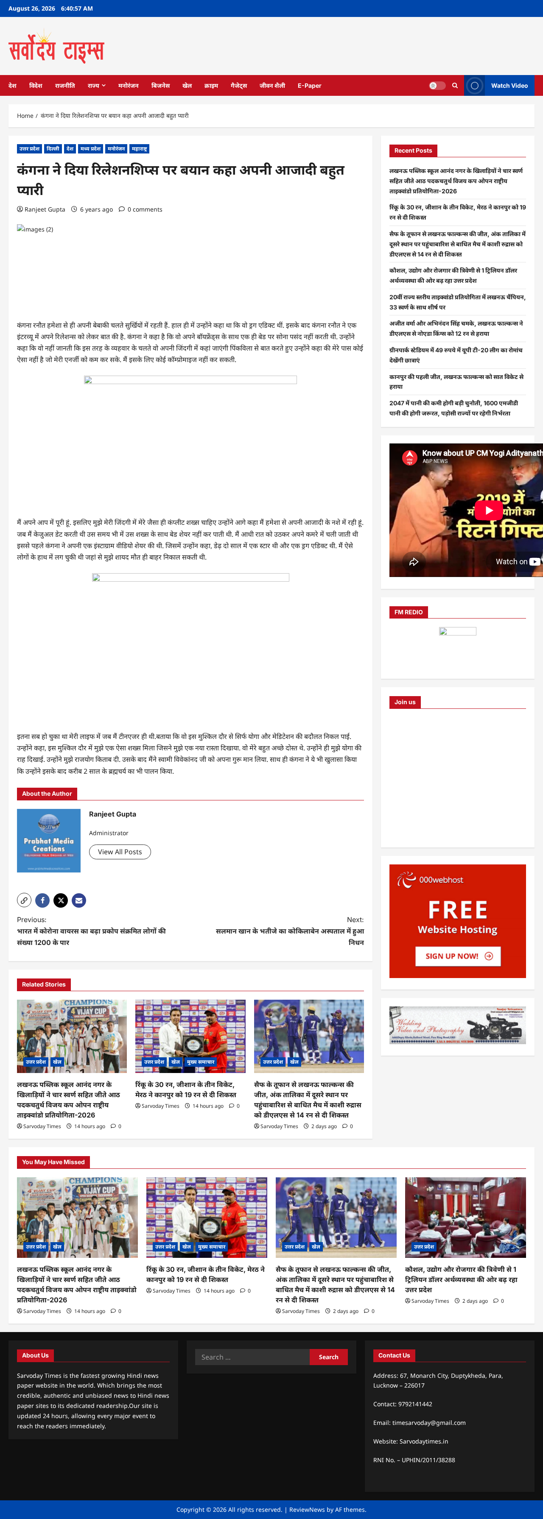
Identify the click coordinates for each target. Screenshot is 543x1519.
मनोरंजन (128, 85)
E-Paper (310, 85)
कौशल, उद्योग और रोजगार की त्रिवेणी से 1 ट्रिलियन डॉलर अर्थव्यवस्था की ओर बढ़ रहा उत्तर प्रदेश (461, 1279)
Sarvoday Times (42, 1126)
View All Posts (120, 851)
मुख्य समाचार (200, 1061)
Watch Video (509, 85)
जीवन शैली (272, 85)
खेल (187, 85)
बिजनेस (160, 85)
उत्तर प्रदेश (29, 148)
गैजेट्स (239, 85)
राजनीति (65, 85)
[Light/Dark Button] (437, 85)
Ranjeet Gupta (45, 209)
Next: (290, 931)
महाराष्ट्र (139, 148)
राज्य (93, 85)
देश (12, 85)
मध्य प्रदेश (91, 148)
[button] (24, 900)
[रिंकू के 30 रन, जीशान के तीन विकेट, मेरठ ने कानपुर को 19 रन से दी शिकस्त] (190, 1036)
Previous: (91, 931)
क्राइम (211, 85)
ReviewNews (307, 1509)
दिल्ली (53, 148)
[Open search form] (455, 85)
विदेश (35, 85)
